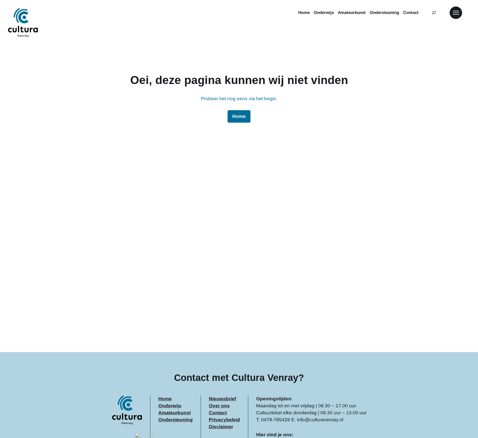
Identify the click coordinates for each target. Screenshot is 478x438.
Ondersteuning (175, 419)
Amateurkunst (174, 412)
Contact (218, 412)
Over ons (219, 405)
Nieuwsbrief (222, 398)
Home (165, 398)
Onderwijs (169, 405)
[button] (456, 12)
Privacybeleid (224, 419)
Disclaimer (221, 426)
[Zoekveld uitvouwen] (434, 12)
